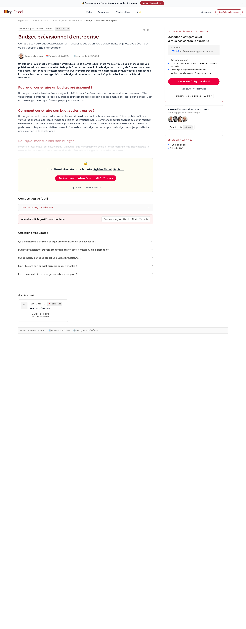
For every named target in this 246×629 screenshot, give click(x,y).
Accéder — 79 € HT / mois (86, 178)
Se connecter (94, 187)
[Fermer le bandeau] (242, 3)
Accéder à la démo (229, 12)
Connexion (206, 12)
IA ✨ (139, 12)
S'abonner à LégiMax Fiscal (194, 81)
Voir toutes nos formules (194, 88)
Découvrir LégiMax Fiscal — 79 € (126, 219)
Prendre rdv (180, 127)
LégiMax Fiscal (102, 169)
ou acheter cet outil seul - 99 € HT (194, 95)
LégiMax (118, 169)
